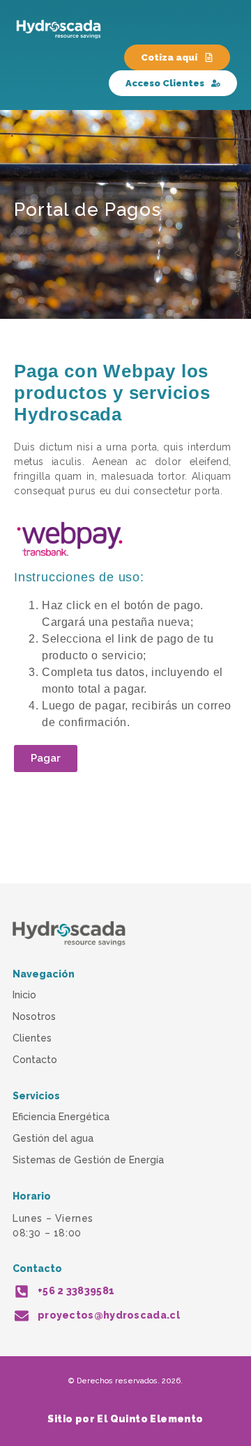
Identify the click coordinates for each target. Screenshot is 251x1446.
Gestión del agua (53, 1138)
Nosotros (34, 1016)
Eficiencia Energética (61, 1116)
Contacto (35, 1059)
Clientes (32, 1038)
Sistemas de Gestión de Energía (88, 1159)
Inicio (24, 994)
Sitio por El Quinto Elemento (125, 1418)
